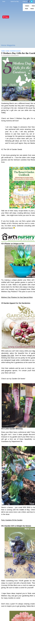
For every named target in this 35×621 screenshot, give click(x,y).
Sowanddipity (6, 55)
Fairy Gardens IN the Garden (11, 520)
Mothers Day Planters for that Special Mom (17, 297)
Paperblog (10, 7)
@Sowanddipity (14, 55)
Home (3, 1)
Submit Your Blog (15, 1)
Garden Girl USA (7, 355)
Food (26, 8)
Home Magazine (8, 45)
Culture (27, 6)
